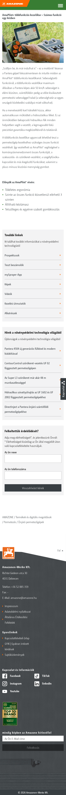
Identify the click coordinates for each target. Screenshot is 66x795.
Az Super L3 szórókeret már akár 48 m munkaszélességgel (25, 380)
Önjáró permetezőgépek (31, 521)
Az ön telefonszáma (15, 469)
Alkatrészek (11, 313)
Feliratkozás (33, 747)
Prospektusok (12, 255)
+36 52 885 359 (19, 586)
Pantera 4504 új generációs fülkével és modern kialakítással (30, 351)
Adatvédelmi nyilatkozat (18, 611)
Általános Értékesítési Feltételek (16, 619)
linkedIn (46, 683)
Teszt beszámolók (14, 264)
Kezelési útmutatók (15, 303)
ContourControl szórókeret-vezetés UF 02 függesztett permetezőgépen (27, 365)
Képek (8, 284)
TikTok (45, 675)
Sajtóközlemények (14, 654)
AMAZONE (8, 517)
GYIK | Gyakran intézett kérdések (17, 646)
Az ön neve (11, 452)
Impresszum (11, 605)
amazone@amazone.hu (24, 597)
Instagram (15, 683)
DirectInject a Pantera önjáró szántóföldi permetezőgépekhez (26, 409)
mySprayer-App (13, 274)
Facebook (15, 675)
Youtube (14, 691)
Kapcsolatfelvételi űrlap (17, 638)
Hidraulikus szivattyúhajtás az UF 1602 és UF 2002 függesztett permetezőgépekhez (29, 394)
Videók (8, 293)
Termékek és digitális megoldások (34, 517)
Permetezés (10, 521)
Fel (58, 550)
